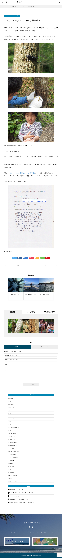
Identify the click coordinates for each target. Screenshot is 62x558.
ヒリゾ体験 (10, 460)
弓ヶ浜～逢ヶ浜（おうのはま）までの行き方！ (18, 492)
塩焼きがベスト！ (13, 489)
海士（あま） (10, 439)
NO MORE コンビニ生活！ (14, 496)
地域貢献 (9, 478)
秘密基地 (9, 421)
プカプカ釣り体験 (11, 433)
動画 (8, 469)
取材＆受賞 (10, 472)
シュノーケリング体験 (12, 457)
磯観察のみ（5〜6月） (12, 451)
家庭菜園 (9, 410)
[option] (16, 289)
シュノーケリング (24, 532)
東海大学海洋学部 (11, 475)
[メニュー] (59, 2)
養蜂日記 (9, 398)
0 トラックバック (44, 346)
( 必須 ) (11, 355)
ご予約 (56, 532)
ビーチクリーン (11, 436)
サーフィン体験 (11, 448)
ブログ (51, 532)
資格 (8, 430)
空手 (8, 424)
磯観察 (11, 532)
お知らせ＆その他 (11, 445)
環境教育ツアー (45, 532)
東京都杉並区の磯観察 (12, 481)
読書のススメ (10, 407)
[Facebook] (32, 527)
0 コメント (17, 346)
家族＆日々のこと (11, 442)
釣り (8, 401)
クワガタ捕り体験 (15, 15)
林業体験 (9, 463)
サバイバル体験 (11, 418)
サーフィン (16, 532)
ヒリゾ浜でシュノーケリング (35, 532)
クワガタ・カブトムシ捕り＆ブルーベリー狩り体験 (21, 173)
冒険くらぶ (10, 466)
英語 (8, 413)
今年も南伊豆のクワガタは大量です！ (17, 499)
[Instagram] (29, 527)
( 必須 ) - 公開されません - (12, 359)
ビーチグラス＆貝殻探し (13, 427)
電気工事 (9, 416)
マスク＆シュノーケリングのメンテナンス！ (18, 502)
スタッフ (6, 532)
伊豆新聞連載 (10, 404)
